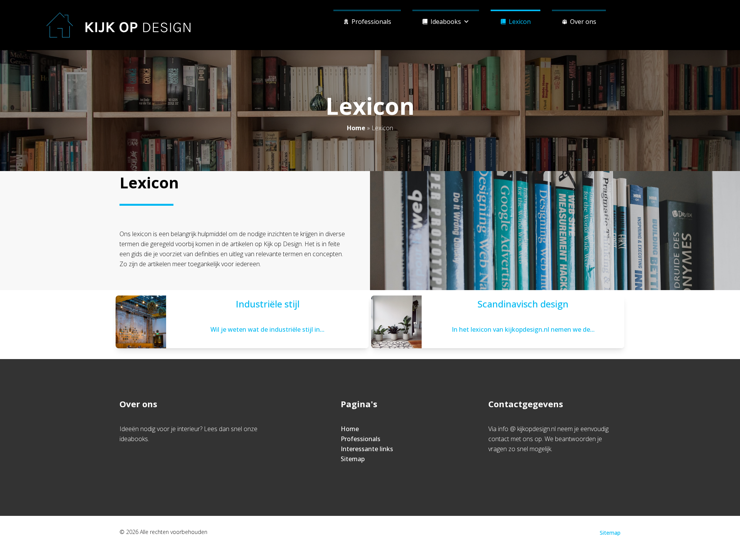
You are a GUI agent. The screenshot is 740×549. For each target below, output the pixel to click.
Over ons (583, 21)
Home (356, 128)
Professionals (371, 21)
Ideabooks (446, 21)
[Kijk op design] (118, 25)
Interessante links (367, 449)
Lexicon (520, 21)
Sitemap (353, 459)
